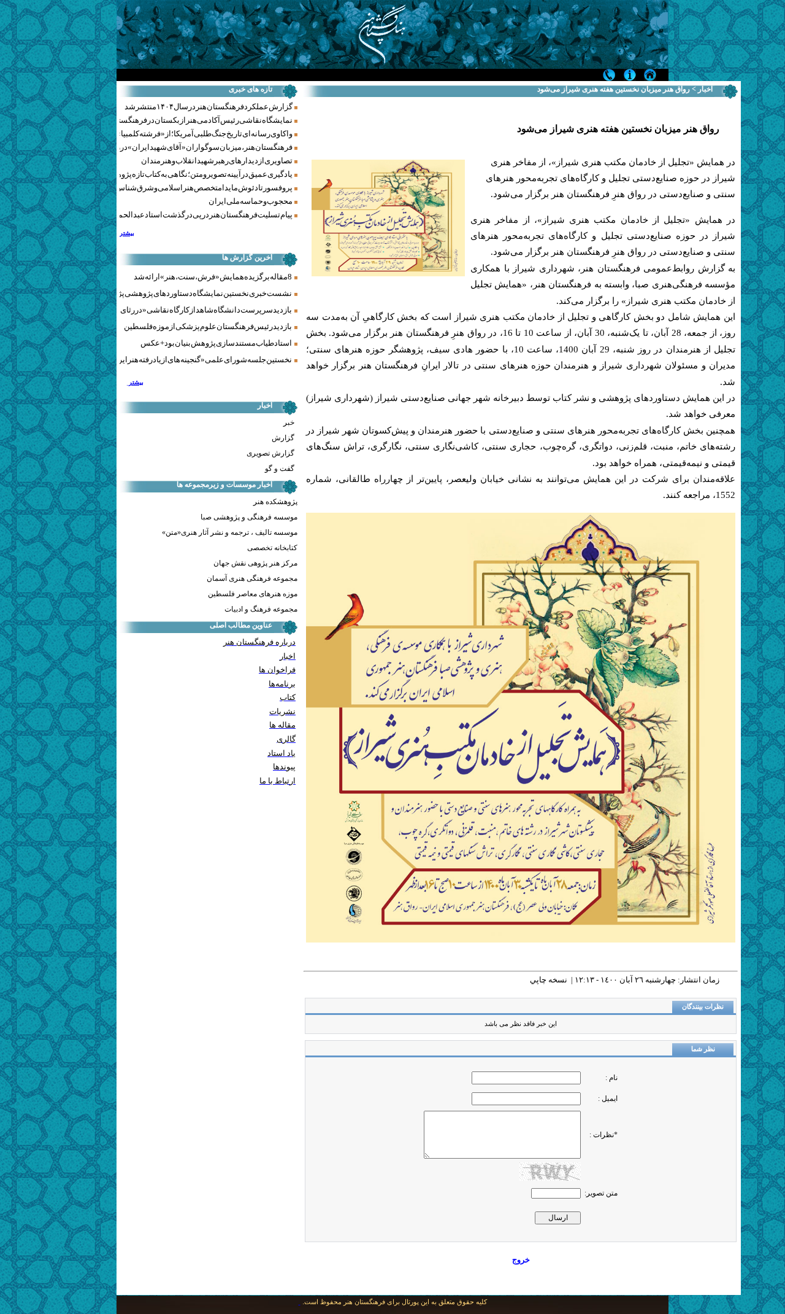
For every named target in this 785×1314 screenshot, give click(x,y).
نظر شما (703, 1049)
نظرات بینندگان (703, 1006)
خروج (521, 1259)
